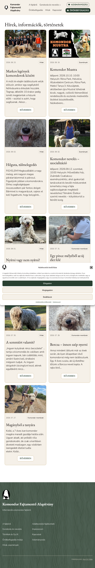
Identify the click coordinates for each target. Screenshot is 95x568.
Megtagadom (47, 290)
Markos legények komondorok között (20, 73)
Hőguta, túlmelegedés (21, 165)
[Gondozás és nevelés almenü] (60, 4)
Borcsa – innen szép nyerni (68, 344)
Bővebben (27, 110)
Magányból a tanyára (20, 425)
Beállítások (47, 297)
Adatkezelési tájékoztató (43, 302)
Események (83, 62)
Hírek (42, 62)
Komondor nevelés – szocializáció (64, 161)
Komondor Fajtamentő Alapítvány (15, 7)
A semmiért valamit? (20, 342)
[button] (91, 267)
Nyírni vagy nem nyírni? (23, 260)
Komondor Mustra (63, 69)
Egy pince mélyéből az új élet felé (67, 258)
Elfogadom (47, 283)
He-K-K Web (88, 559)
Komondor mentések (79, 249)
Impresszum (57, 302)
